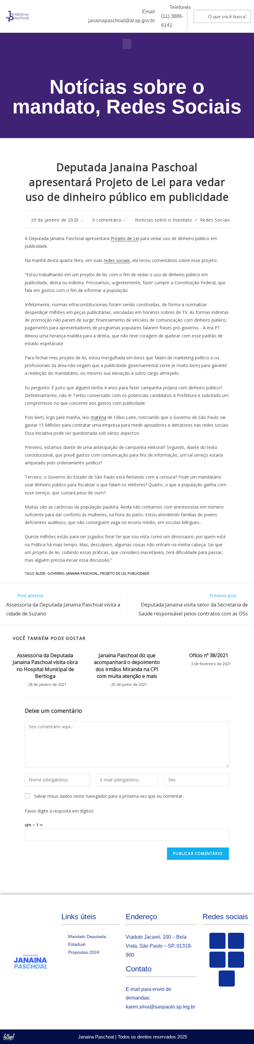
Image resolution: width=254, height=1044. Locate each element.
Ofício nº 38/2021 (208, 655)
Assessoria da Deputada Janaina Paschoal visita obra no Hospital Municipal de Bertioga (45, 665)
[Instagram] (236, 960)
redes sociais (117, 260)
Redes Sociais (174, 106)
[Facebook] (217, 941)
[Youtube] (217, 960)
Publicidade (138, 573)
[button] (127, 44)
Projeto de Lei (125, 238)
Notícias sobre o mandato (163, 220)
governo (55, 573)
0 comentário (106, 220)
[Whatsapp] (227, 978)
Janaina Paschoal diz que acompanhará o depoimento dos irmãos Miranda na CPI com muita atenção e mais (127, 665)
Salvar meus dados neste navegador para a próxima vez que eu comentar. (108, 796)
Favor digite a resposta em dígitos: (59, 811)
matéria (98, 417)
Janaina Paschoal (82, 573)
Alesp (41, 573)
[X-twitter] (236, 941)
